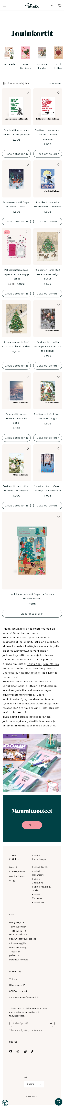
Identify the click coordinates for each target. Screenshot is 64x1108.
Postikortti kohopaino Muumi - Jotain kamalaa (48, 134)
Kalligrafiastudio (29, 672)
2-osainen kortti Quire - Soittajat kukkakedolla (47, 488)
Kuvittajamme (17, 871)
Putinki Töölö (40, 867)
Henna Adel (34, 664)
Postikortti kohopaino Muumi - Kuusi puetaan (16, 132)
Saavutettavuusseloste (22, 938)
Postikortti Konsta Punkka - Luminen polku (16, 418)
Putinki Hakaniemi (38, 873)
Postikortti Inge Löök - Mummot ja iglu (47, 416)
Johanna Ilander (13, 668)
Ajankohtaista (17, 876)
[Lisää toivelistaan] (27, 92)
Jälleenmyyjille (18, 943)
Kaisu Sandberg (35, 668)
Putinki (35, 1096)
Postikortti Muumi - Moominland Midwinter (47, 204)
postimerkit (48, 725)
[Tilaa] (51, 1023)
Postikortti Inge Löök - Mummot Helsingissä (16, 488)
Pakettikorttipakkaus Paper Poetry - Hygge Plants (16, 274)
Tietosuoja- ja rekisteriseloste (18, 932)
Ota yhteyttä (16, 922)
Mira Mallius (51, 664)
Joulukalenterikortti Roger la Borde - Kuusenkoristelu (32, 596)
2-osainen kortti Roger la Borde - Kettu (16, 204)
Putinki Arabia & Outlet (41, 888)
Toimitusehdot (17, 926)
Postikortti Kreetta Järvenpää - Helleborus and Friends (48, 346)
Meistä (13, 867)
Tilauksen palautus (14, 953)
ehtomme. (37, 1030)
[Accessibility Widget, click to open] (5, 1103)
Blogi (12, 880)
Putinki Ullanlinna (37, 881)
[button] (4, 5)
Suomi (30, 1084)
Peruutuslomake (18, 959)
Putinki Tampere (37, 896)
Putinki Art (38, 902)
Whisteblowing (18, 947)
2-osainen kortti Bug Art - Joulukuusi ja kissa (16, 344)
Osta (32, 825)
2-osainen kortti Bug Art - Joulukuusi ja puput (47, 274)
